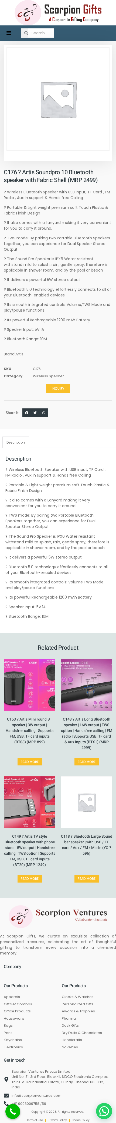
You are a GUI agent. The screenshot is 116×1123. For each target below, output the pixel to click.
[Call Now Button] (12, 1111)
